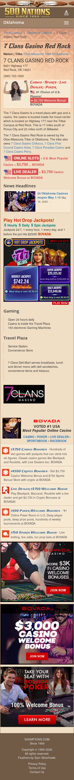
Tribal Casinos (12, 33)
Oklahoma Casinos (39, 33)
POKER (42, 437)
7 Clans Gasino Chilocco (27, 143)
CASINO (28, 437)
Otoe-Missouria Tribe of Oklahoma (46, 54)
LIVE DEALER (59, 437)
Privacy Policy (37, 764)
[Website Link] (37, 394)
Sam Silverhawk (45, 758)
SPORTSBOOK (37, 441)
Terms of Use (37, 768)
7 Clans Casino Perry (17, 151)
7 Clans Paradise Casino (48, 147)
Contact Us (37, 772)
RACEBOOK (58, 441)
